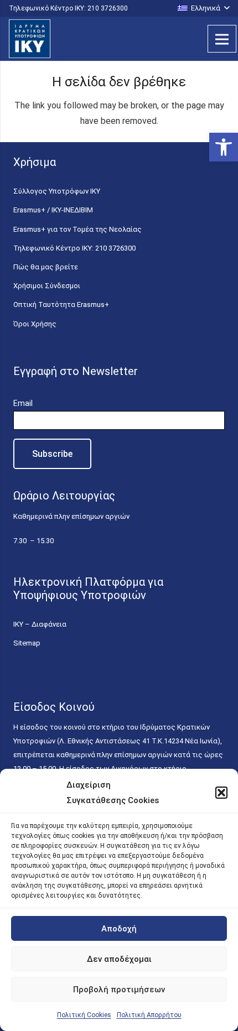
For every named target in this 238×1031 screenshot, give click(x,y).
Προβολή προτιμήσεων (119, 989)
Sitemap (26, 643)
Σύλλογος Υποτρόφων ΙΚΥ (56, 191)
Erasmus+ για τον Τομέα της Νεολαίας (77, 229)
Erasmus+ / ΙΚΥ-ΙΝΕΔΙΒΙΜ (53, 210)
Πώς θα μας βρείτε (45, 267)
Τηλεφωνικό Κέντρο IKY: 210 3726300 (74, 248)
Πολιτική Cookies (84, 1015)
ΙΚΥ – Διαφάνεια (39, 624)
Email (23, 403)
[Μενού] (222, 39)
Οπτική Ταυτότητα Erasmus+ (61, 304)
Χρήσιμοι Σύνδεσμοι (46, 286)
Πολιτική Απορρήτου (149, 1015)
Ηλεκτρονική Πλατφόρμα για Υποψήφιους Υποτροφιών (88, 588)
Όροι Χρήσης (34, 324)
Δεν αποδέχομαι (119, 959)
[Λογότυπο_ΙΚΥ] (29, 38)
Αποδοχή (119, 929)
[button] (223, 147)
